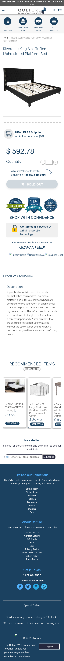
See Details (12, 423)
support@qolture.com (32, 580)
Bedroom (32, 495)
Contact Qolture (32, 536)
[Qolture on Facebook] (20, 587)
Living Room (32, 489)
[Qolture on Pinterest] (44, 587)
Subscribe (48, 457)
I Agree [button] (49, 646)
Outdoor (32, 509)
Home (5, 38)
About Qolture (32, 532)
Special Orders (32, 605)
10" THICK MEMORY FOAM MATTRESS (14, 406)
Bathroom (32, 502)
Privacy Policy (32, 549)
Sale (32, 512)
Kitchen (32, 499)
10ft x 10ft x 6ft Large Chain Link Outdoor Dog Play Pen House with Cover (39, 410)
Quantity (13, 161)
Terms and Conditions (32, 552)
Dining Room (32, 492)
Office (32, 505)
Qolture (36, 638)
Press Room (32, 559)
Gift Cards (32, 539)
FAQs (32, 542)
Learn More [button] (24, 656)
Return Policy (32, 556)
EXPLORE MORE (32, 369)
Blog (32, 546)
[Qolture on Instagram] (36, 587)
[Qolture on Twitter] (28, 587)
